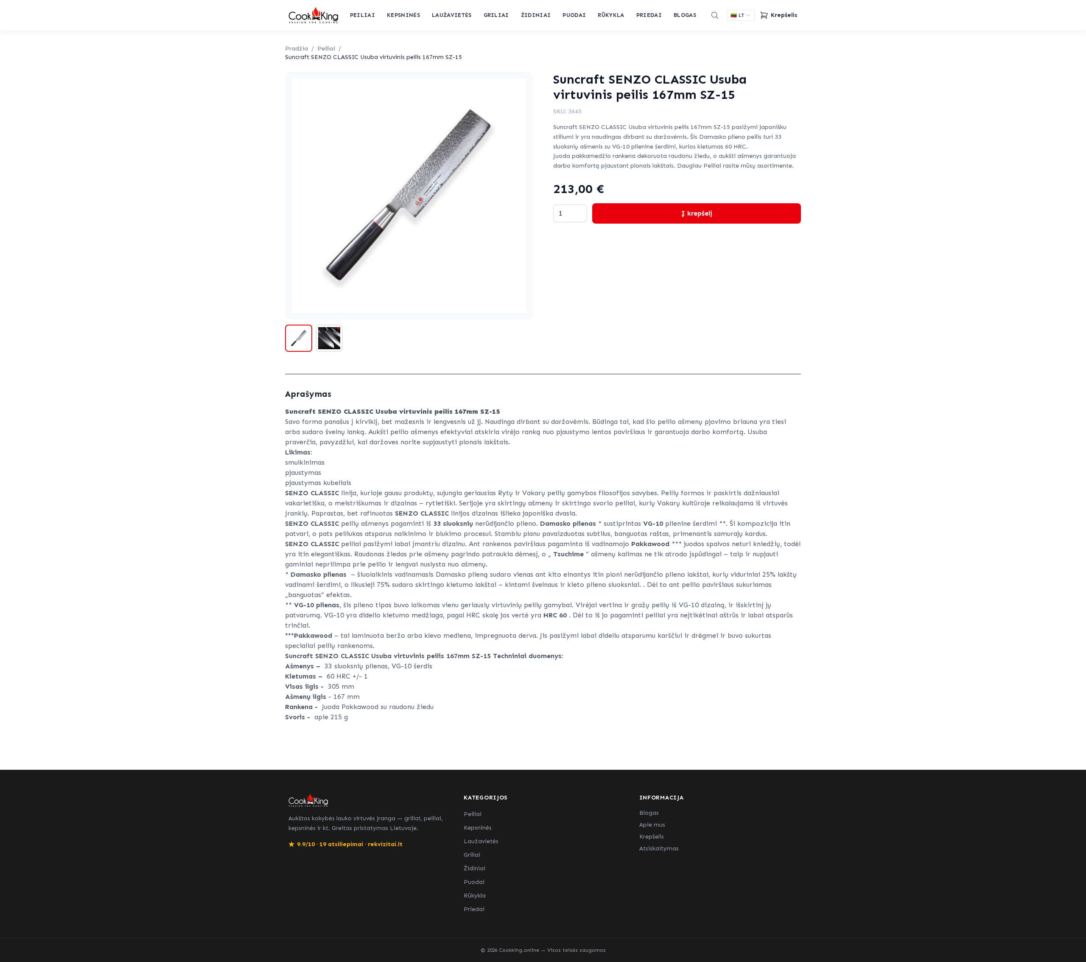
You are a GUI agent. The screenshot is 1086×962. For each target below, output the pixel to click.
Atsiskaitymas (659, 848)
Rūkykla (611, 15)
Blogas (685, 15)
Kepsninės (403, 15)
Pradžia (296, 48)
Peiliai (362, 15)
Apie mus (652, 824)
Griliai (496, 15)
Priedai (649, 15)
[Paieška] (715, 15)
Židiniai (536, 15)
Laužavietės (452, 15)
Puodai (574, 15)
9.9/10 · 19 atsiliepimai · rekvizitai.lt (345, 844)
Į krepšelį (696, 213)
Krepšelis (651, 836)
